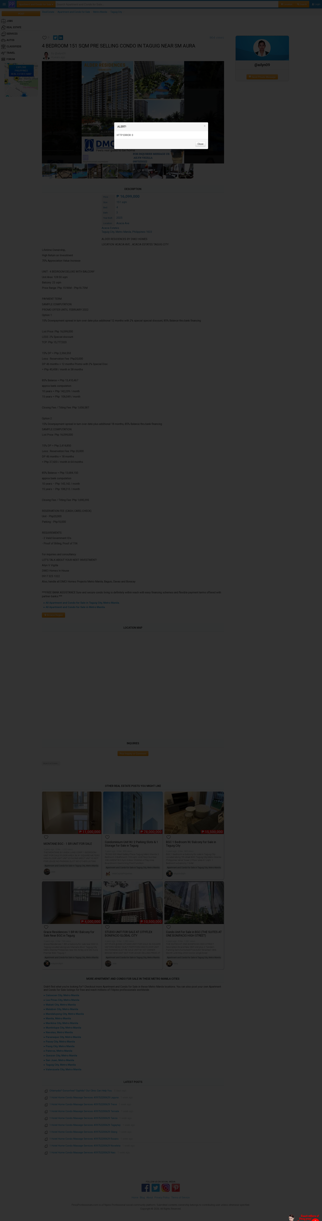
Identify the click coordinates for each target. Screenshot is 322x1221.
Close (200, 143)
